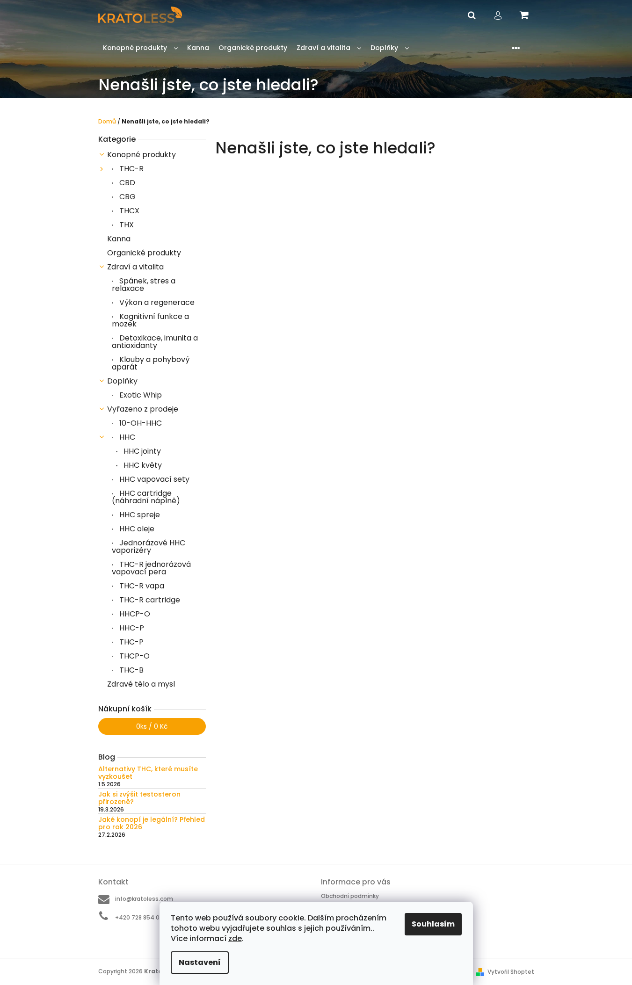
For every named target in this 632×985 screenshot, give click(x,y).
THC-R (130, 168)
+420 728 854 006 (141, 917)
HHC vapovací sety (153, 479)
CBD (126, 182)
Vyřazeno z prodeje (142, 409)
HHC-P (130, 628)
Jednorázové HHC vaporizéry (148, 546)
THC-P (130, 642)
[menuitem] (140, 47)
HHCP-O (133, 613)
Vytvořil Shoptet (510, 972)
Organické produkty (144, 252)
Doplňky (122, 381)
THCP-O (133, 656)
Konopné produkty (141, 154)
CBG (126, 196)
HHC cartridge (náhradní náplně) (146, 497)
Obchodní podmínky (350, 896)
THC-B (130, 670)
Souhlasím (433, 924)
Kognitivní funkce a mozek (150, 320)
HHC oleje (135, 528)
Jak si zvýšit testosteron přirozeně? (139, 798)
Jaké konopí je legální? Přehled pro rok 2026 (151, 823)
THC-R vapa (140, 585)
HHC (126, 437)
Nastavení (200, 962)
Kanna (119, 238)
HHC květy (142, 465)
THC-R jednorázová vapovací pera (151, 568)
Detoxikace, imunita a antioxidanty (155, 342)
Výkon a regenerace (156, 302)
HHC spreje (138, 514)
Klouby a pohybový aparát (150, 363)
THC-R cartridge (148, 599)
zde (235, 938)
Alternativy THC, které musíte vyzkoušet (148, 773)
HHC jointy (141, 451)
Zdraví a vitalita (135, 266)
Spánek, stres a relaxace (143, 284)
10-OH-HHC (139, 423)
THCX (128, 210)
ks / (151, 726)
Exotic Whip (139, 395)
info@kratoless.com (144, 899)
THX (125, 224)
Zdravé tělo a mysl (141, 684)
